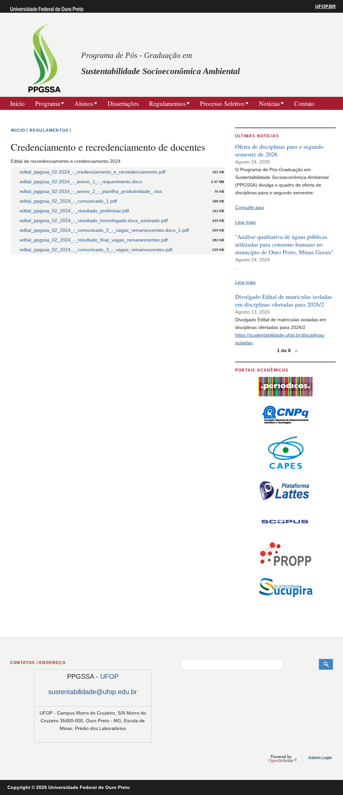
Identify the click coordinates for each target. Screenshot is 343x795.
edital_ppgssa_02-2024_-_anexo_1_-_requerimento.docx (81, 181)
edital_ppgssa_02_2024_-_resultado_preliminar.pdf (74, 210)
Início (17, 103)
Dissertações (123, 103)
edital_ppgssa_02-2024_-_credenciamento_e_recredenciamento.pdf (92, 172)
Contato (304, 103)
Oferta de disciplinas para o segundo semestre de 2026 (279, 150)
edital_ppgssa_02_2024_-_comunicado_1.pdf (68, 201)
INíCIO (18, 130)
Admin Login (320, 757)
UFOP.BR (325, 6)
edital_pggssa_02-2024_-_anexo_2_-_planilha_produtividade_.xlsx (91, 191)
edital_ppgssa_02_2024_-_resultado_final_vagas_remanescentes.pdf (94, 240)
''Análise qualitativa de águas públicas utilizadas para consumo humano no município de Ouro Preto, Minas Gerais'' (284, 244)
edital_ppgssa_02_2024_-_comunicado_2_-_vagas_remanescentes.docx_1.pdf (104, 230)
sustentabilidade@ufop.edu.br (92, 691)
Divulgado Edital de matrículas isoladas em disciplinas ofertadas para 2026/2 (283, 300)
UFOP (109, 676)
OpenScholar (282, 758)
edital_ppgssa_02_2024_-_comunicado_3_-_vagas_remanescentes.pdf (96, 249)
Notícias (269, 103)
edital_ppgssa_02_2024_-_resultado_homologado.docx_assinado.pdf (94, 220)
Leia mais (245, 222)
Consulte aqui (249, 207)
